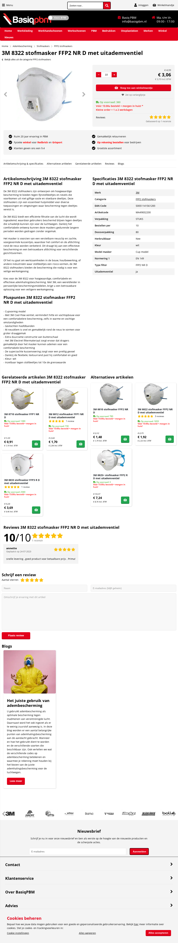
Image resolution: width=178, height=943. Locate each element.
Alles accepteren (158, 932)
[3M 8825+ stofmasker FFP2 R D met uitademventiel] (111, 460)
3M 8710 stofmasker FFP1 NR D (21, 416)
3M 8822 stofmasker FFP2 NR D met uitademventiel (155, 411)
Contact (12, 864)
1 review (70, 421)
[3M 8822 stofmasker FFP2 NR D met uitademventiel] (155, 394)
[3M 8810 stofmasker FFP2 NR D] (111, 394)
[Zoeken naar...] (106, 5)
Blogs (121, 163)
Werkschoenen (77, 30)
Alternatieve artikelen (59, 163)
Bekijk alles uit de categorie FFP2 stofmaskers (28, 59)
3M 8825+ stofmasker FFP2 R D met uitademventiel (110, 476)
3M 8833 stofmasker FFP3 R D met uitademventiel (22, 481)
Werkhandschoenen (50, 30)
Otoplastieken (129, 30)
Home (8, 30)
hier (136, 924)
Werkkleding (25, 30)
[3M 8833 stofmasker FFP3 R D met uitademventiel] (22, 465)
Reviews (109, 163)
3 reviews (159, 416)
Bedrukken (108, 30)
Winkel (162, 30)
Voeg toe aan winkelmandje (136, 87)
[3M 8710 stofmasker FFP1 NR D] (22, 399)
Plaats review (16, 635)
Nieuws (9, 37)
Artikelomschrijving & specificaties (23, 163)
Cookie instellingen (18, 933)
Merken (148, 30)
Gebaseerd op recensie (158, 121)
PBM (94, 30)
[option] (44, 94)
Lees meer (16, 781)
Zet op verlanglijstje (135, 94)
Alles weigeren (87, 933)
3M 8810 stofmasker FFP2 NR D (110, 411)
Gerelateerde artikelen (88, 163)
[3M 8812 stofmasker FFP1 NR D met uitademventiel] (66, 399)
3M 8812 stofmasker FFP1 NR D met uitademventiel (66, 416)
